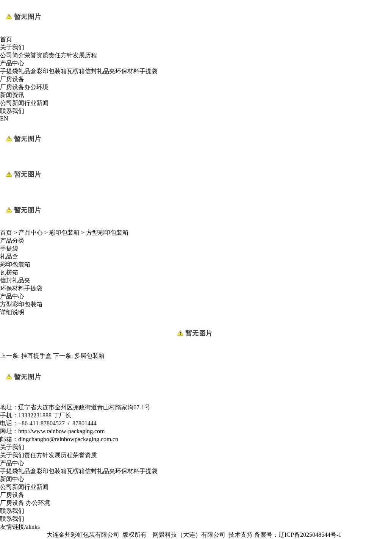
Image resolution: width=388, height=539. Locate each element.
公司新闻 (12, 103)
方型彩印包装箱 (107, 232)
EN (4, 118)
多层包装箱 (89, 356)
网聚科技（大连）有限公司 (190, 534)
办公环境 (36, 87)
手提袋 (9, 71)
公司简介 (12, 55)
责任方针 (60, 55)
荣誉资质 (36, 55)
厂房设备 (12, 79)
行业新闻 (36, 103)
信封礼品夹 (100, 71)
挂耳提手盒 (36, 356)
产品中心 (12, 63)
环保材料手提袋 (136, 71)
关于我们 (12, 47)
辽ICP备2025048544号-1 (309, 534)
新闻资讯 (12, 95)
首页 (6, 39)
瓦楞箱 (76, 71)
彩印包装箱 (51, 71)
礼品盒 (27, 71)
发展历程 (85, 55)
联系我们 (12, 111)
